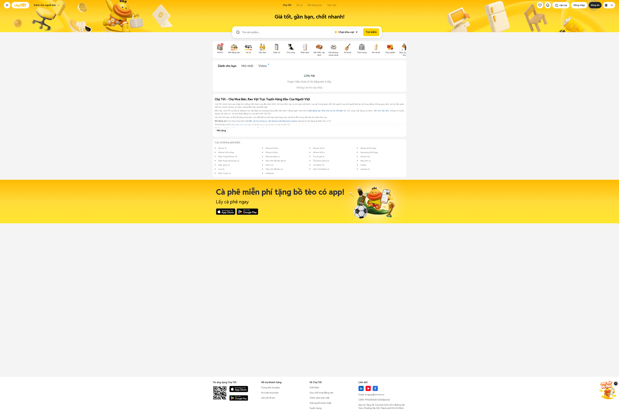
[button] (7, 5)
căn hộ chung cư (260, 121)
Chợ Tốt (287, 5)
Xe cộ (299, 5)
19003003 (370, 399)
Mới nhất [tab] (247, 66)
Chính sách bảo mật (319, 397)
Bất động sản (315, 5)
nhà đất (248, 121)
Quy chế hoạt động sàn (321, 392)
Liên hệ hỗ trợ (268, 397)
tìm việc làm (383, 110)
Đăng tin (595, 5)
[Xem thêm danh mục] (402, 49)
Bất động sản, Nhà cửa (319, 110)
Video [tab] (262, 66)
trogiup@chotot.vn (374, 394)
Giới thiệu (314, 387)
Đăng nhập (579, 5)
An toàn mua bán (270, 392)
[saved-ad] (540, 5)
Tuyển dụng (316, 408)
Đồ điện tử (341, 110)
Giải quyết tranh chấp (320, 402)
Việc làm (331, 5)
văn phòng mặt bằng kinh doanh (282, 121)
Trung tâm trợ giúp (270, 387)
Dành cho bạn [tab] (227, 66)
